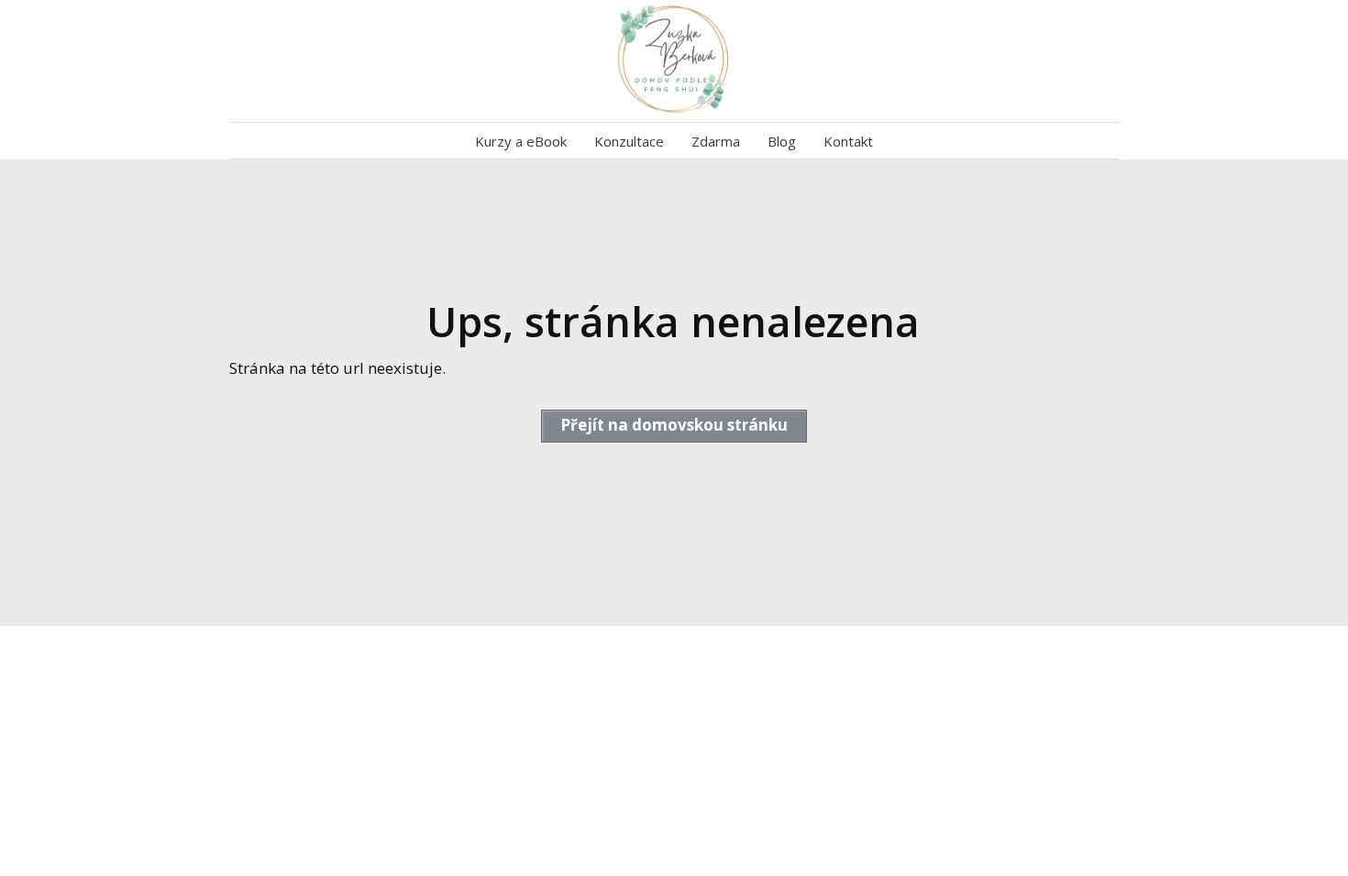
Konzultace (629, 141)
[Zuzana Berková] (674, 61)
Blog (782, 141)
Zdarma (715, 141)
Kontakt (848, 141)
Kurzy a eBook (521, 141)
